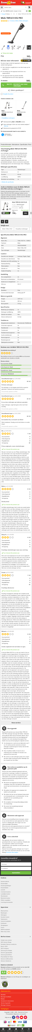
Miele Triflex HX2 (7, 229)
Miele (17, 20)
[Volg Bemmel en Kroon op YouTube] (21, 1017)
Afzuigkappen (4, 925)
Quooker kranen (5, 917)
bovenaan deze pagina (12, 852)
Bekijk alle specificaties (8, 182)
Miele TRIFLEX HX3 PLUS (19, 202)
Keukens (3, 878)
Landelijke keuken (5, 894)
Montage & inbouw (6, 1005)
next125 (3, 889)
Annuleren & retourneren (7, 1001)
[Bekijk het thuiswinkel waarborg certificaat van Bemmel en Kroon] (26, 2)
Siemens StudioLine (6, 961)
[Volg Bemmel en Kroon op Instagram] (17, 1017)
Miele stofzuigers (23, 20)
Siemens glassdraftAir (6, 952)
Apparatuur (4, 907)
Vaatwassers (4, 919)
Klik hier (6, 126)
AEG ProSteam (5, 948)
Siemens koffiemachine (7, 959)
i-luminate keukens (6, 892)
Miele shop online (5, 931)
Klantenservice (5, 991)
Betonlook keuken (5, 898)
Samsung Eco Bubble (6, 950)
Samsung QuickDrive (6, 954)
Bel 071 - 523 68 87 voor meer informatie (17, 85)
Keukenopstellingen (6, 885)
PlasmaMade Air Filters (7, 956)
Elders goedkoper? (17, 90)
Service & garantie (5, 1003)
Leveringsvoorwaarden (7, 902)
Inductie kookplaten (6, 921)
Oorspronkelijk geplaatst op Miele (9, 391)
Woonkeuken (4, 896)
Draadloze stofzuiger (22, 229)
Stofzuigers (4, 915)
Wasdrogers (4, 913)
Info (25, 213)
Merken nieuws (5, 936)
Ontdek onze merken (6, 940)
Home (8, 14)
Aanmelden (16, 873)
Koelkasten (4, 923)
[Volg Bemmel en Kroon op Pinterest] (25, 1017)
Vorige (3, 14)
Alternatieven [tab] (15, 144)
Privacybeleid (9, 1014)
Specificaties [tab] (24, 144)
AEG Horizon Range (6, 942)
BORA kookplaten (5, 929)
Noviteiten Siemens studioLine (8, 944)
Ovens (2, 927)
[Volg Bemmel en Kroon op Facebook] (13, 1017)
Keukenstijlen (4, 883)
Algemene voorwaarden (20, 1014)
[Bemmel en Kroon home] (8, 2)
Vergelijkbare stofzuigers (8, 118)
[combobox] (16, 7)
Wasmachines (4, 910)
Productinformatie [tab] (6, 144)
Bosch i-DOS (4, 946)
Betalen (3, 998)
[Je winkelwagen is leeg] (29, 7)
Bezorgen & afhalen (6, 996)
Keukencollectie (5, 881)
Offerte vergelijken (5, 900)
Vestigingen (5, 1009)
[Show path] (14, 14)
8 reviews (12, 20)
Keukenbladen (4, 887)
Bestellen (3, 994)
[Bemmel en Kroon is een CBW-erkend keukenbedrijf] (20, 1025)
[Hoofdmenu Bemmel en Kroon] (2, 7)
